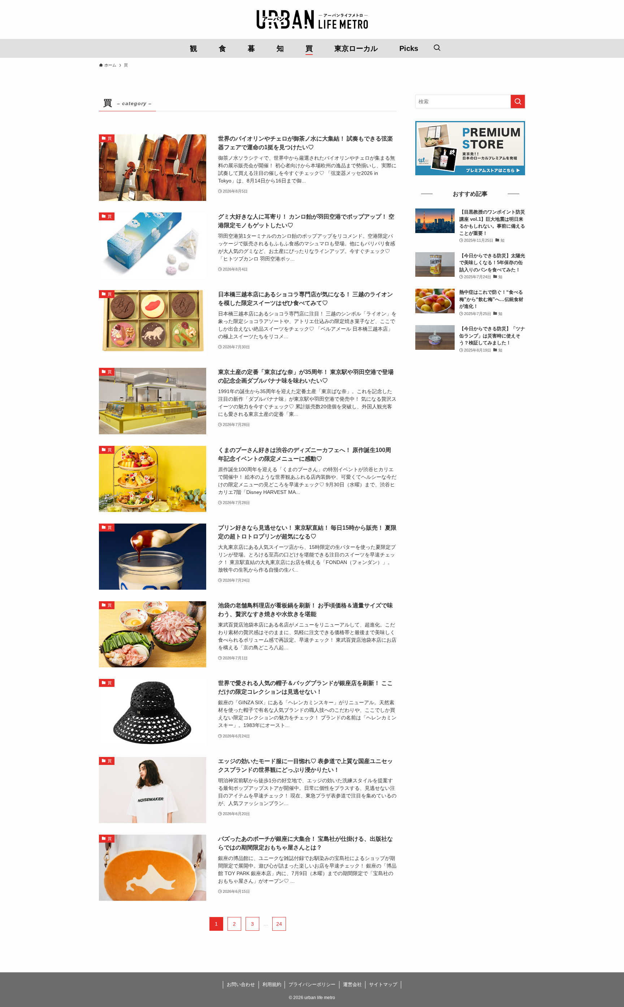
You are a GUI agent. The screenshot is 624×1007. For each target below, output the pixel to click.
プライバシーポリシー (312, 984)
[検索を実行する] (518, 101)
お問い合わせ (241, 984)
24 (279, 924)
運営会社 (352, 984)
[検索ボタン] (437, 48)
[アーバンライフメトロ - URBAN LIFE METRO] (312, 19)
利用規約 (272, 984)
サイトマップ (383, 984)
